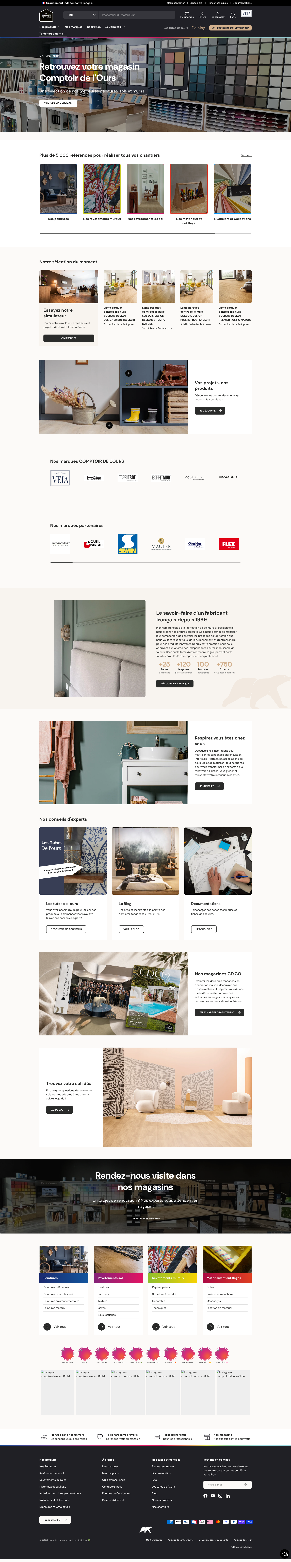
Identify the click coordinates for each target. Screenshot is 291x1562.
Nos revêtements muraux (102, 219)
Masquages (214, 1301)
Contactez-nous (112, 1486)
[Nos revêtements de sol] (145, 189)
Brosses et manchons (220, 1294)
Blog (154, 1493)
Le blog (198, 27)
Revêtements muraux (52, 1480)
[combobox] (119, 15)
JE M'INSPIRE (207, 786)
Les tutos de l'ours (176, 28)
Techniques (159, 1308)
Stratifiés (103, 1287)
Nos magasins (110, 1473)
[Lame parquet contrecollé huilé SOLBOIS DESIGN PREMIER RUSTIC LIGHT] (196, 286)
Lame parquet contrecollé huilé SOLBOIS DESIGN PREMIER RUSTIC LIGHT (195, 314)
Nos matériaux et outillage (189, 221)
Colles (210, 1287)
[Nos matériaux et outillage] (189, 189)
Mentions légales (154, 1540)
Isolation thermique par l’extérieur (60, 1493)
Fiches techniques (218, 2)
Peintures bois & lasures (58, 1294)
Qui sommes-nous (113, 1480)
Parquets (103, 1294)
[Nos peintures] (58, 189)
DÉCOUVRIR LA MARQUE (175, 683)
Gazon (102, 1308)
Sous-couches (107, 1315)
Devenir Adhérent (113, 1500)
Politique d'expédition (241, 1547)
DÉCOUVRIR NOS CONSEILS (66, 929)
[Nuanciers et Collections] (232, 189)
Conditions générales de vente (213, 1540)
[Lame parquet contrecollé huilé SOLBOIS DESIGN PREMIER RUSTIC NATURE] (235, 286)
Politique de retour (243, 1540)
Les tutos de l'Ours (163, 1486)
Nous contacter (176, 2)
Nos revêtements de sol (145, 219)
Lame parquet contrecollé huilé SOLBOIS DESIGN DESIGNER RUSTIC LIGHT (119, 314)
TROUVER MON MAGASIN (58, 103)
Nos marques (74, 27)
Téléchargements (51, 33)
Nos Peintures (47, 1466)
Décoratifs (158, 1301)
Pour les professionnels (116, 1493)
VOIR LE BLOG (131, 929)
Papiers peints (161, 1287)
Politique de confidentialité (180, 1540)
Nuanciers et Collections (232, 219)
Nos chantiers (160, 1507)
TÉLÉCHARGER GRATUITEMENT (217, 1012)
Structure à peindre (164, 1294)
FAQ (154, 1480)
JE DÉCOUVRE (208, 410)
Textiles (102, 1301)
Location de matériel (219, 1308)
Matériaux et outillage (52, 1486)
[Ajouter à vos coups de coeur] (133, 274)
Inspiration (94, 27)
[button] (233, 16)
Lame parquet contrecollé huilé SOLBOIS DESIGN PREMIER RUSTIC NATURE (235, 314)
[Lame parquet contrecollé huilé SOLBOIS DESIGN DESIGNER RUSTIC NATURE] (158, 286)
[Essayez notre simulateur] (68, 287)
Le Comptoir (113, 27)
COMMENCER (68, 338)
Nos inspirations (162, 1500)
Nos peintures (58, 219)
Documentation (161, 1473)
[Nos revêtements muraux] (102, 189)
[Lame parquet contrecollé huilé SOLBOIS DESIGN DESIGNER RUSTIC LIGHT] (120, 286)
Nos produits (48, 27)
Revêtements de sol (51, 1473)
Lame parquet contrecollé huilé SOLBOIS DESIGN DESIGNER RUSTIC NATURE (153, 316)
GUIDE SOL (57, 1109)
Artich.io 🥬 (84, 1540)
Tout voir (246, 155)
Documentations (242, 2)
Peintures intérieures (56, 1287)
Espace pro (196, 2)
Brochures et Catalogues (54, 1507)
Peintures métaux (54, 1308)
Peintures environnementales (61, 1301)
